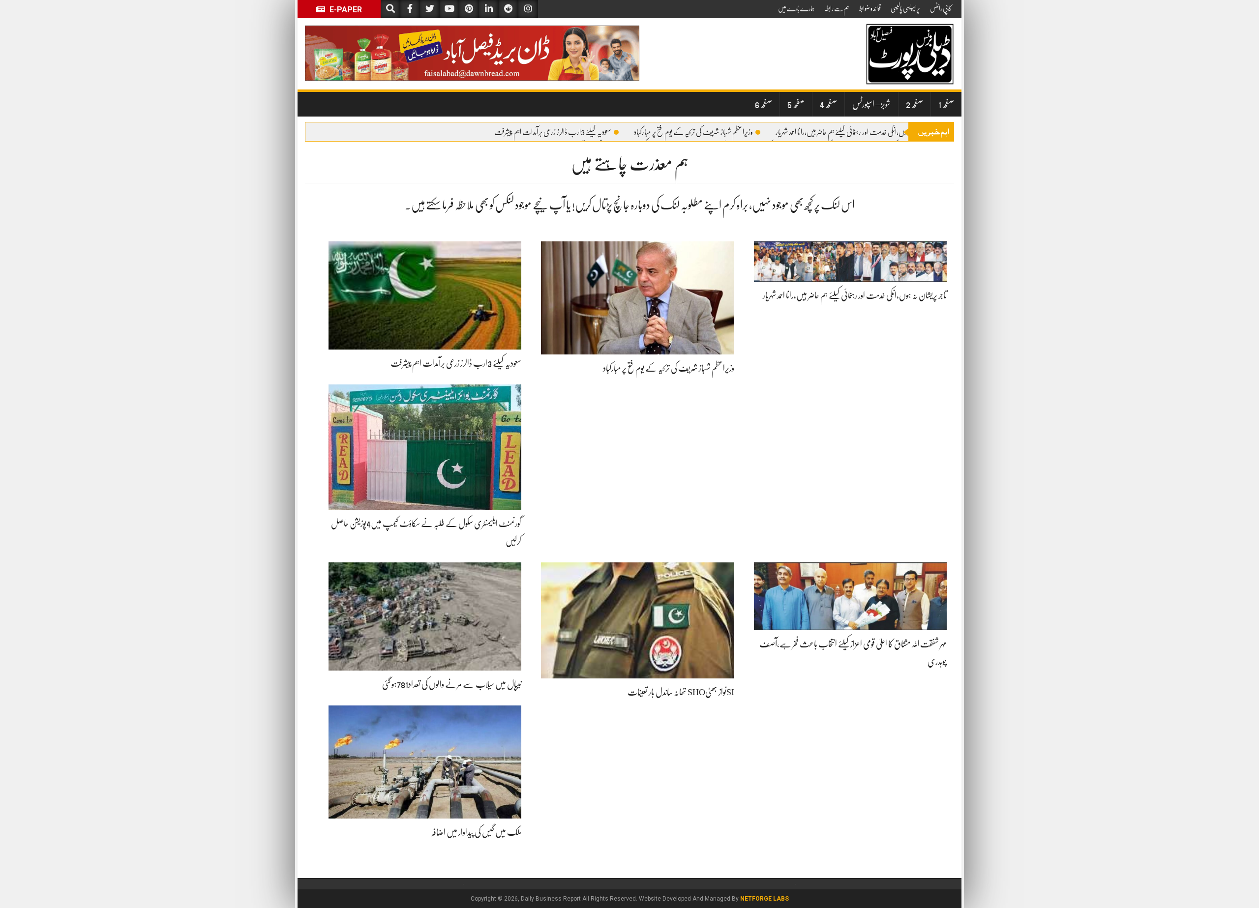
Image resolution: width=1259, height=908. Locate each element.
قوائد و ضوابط (870, 8)
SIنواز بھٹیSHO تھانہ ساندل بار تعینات (681, 692)
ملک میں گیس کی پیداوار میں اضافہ (476, 832)
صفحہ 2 (914, 104)
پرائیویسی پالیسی (905, 8)
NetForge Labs (764, 898)
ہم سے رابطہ (836, 8)
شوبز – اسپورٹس (871, 104)
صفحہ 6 (763, 104)
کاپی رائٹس (941, 8)
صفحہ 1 (946, 104)
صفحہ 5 (796, 104)
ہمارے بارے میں (796, 8)
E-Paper (345, 9)
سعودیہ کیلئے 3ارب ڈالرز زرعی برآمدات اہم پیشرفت (552, 132)
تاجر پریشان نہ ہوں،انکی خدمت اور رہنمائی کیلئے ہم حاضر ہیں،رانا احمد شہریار (858, 132)
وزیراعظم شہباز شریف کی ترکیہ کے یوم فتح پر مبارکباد (693, 132)
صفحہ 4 (828, 104)
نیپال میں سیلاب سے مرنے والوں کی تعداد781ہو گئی (451, 684)
